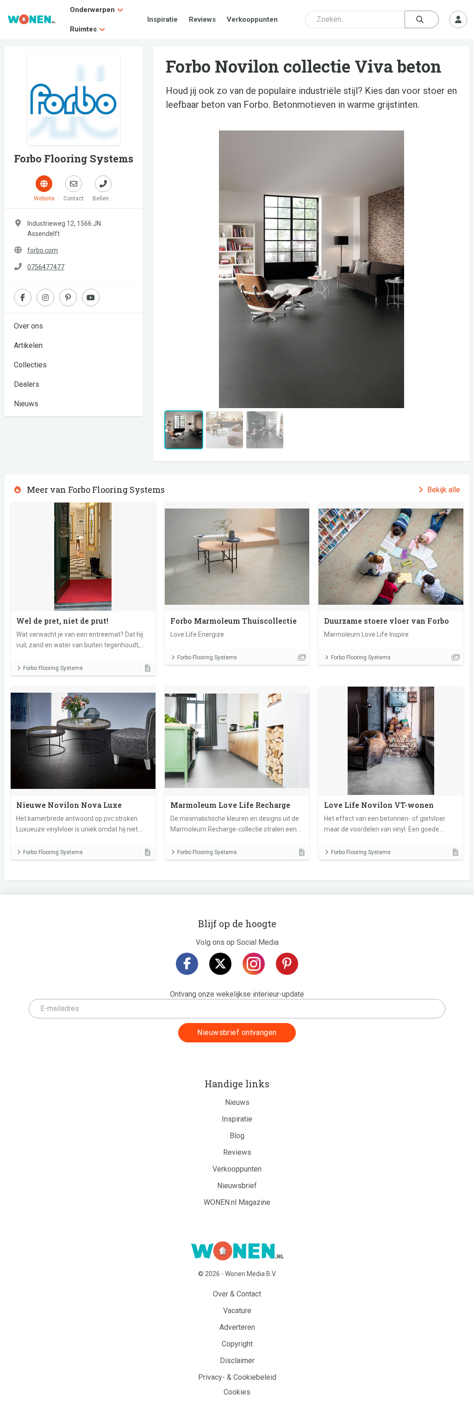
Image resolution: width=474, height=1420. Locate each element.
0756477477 (45, 267)
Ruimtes (83, 29)
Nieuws (26, 403)
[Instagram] (254, 964)
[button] (184, 269)
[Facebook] (187, 964)
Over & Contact (237, 1294)
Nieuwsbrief (237, 1185)
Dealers (26, 384)
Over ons (28, 326)
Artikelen (28, 345)
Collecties (30, 364)
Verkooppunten (252, 19)
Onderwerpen (92, 10)
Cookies (237, 1392)
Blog (237, 1135)
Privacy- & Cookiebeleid (237, 1377)
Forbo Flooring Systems (53, 668)
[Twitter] (220, 964)
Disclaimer (237, 1360)
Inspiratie (162, 19)
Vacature (237, 1310)
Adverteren (237, 1327)
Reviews (202, 19)
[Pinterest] (287, 964)
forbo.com (42, 250)
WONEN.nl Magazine (237, 1202)
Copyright (237, 1343)
